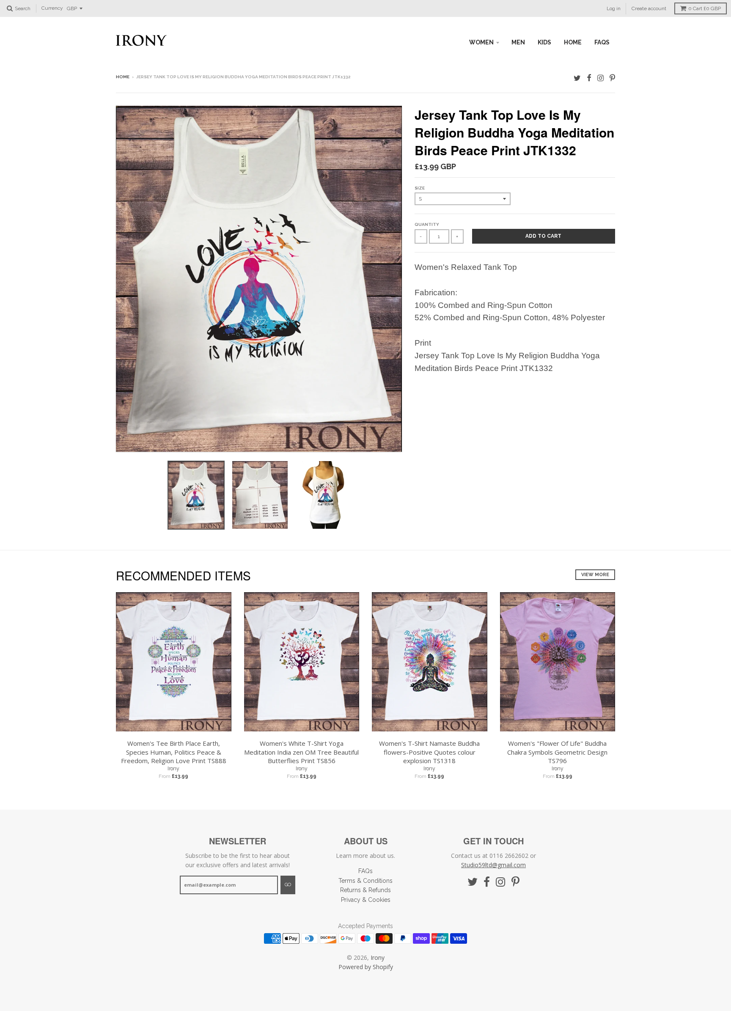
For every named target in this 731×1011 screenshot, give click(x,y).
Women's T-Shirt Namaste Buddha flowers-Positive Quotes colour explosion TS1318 (429, 752)
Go (288, 884)
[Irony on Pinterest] (612, 77)
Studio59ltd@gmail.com (493, 865)
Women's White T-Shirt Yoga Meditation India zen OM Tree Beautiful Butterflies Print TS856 (301, 752)
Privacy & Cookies (365, 899)
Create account (649, 8)
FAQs (602, 42)
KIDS (544, 42)
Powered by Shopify (365, 967)
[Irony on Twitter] (577, 77)
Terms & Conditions (365, 880)
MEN (518, 42)
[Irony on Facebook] (589, 77)
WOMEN (481, 42)
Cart (704, 8)
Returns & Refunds (365, 890)
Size (420, 188)
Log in (614, 8)
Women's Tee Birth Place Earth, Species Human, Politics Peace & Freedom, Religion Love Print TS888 (173, 752)
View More (595, 574)
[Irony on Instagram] (600, 77)
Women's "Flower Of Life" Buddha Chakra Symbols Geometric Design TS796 (557, 752)
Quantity (427, 224)
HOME (573, 42)
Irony (173, 769)
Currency (52, 8)
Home (122, 76)
